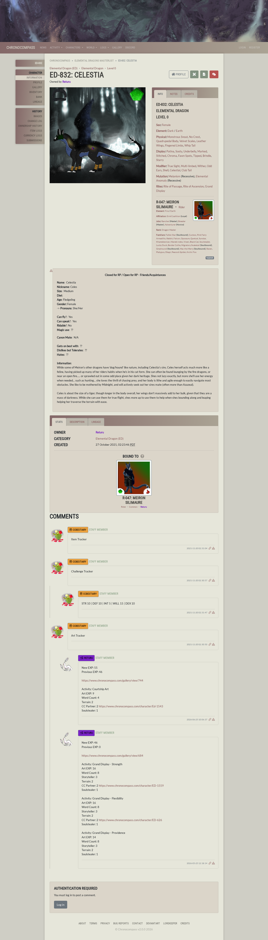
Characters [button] (73, 47)
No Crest (194, 136)
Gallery (117, 47)
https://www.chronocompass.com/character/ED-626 (130, 820)
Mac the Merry (186, 248)
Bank (39, 96)
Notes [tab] (174, 93)
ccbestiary (79, 529)
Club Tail (187, 170)
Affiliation (161, 216)
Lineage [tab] (96, 421)
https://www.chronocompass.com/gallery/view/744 (112, 680)
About (82, 923)
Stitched (161, 155)
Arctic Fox (191, 252)
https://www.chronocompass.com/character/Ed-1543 (131, 706)
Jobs (158, 221)
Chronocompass (20, 47)
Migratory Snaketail (190, 245)
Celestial (175, 170)
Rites (159, 186)
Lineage (37, 101)
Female (166, 125)
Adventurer (170, 224)
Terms (93, 923)
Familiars (160, 235)
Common (133, 506)
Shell (166, 170)
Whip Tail (189, 145)
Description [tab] (77, 421)
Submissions (34, 140)
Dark (171, 130)
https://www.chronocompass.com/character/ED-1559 (131, 785)
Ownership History (30, 125)
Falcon (177, 238)
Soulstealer (205, 241)
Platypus (160, 252)
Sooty (178, 151)
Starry (160, 160)
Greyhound (161, 248)
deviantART (153, 923)
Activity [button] (55, 47)
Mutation (161, 176)
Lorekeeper (170, 923)
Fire (167, 211)
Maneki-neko (177, 241)
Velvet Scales (187, 141)
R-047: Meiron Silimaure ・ (167, 204)
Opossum (185, 238)
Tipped (197, 155)
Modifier (161, 166)
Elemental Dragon (92, 68)
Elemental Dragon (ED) (63, 68)
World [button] (90, 47)
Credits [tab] (189, 93)
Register (254, 47)
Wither (201, 166)
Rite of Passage (173, 186)
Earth (179, 130)
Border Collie (174, 245)
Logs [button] (103, 47)
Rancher (165, 221)
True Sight (174, 166)
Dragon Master (169, 229)
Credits (185, 923)
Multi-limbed (188, 166)
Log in (60, 904)
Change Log (35, 121)
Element (161, 130)
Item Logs (36, 130)
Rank (158, 229)
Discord (130, 47)
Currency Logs (33, 135)
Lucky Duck (161, 245)
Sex (158, 125)
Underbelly (189, 151)
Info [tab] (160, 93)
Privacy (105, 923)
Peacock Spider (179, 252)
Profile (37, 82)
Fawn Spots (185, 155)
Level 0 (111, 68)
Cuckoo (192, 235)
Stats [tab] (59, 421)
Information (34, 77)
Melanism (174, 176)
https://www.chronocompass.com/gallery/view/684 (112, 755)
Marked (202, 151)
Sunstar (202, 238)
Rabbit (169, 238)
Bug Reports (121, 923)
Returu (66, 81)
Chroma (172, 155)
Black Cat (194, 241)
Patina (170, 151)
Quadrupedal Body (167, 141)
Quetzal (194, 238)
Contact (137, 923)
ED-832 (38, 63)
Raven (209, 248)
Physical (161, 136)
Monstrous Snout (177, 136)
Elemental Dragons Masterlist (94, 60)
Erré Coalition (173, 216)
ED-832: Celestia (77, 74)
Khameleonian (163, 241)
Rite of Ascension (193, 186)
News (43, 47)
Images (38, 116)
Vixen (186, 241)
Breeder (182, 221)
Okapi (168, 252)
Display (160, 151)
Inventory (35, 92)
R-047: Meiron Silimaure (133, 500)
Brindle (207, 155)
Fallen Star (171, 235)
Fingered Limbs (174, 145)
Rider (182, 207)
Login (242, 47)
